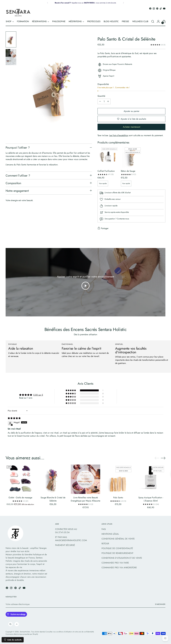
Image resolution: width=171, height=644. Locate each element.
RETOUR (105, 543)
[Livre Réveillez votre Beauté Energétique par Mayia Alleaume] (85, 479)
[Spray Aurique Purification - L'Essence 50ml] (150, 479)
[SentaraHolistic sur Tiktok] (161, 8)
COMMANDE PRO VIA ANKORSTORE (119, 567)
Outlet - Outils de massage (20, 497)
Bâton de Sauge (128, 171)
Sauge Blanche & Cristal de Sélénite (53, 499)
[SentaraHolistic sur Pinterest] (157, 8)
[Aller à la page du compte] (158, 21)
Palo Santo (118, 497)
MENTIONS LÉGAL (110, 533)
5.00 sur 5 (38, 394)
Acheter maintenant (131, 126)
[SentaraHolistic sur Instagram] (154, 8)
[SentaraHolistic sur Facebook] (150, 8)
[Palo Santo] (118, 479)
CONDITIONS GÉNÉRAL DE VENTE (118, 538)
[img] (14, 418)
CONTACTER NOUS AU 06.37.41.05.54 (66, 531)
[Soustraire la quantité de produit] (100, 101)
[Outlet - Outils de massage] (20, 479)
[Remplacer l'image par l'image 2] (11, 57)
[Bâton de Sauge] (131, 156)
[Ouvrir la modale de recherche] (152, 21)
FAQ (104, 529)
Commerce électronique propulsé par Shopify (22, 634)
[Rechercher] (10, 624)
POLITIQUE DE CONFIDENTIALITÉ (117, 548)
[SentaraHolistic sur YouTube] (164, 8)
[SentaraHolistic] (18, 12)
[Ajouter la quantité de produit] (108, 101)
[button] (71, 390)
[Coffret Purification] (108, 156)
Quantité (101, 95)
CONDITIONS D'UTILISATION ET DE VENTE (122, 557)
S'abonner (160, 604)
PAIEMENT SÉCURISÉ (65, 545)
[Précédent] (47, 3)
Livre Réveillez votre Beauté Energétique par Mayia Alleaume (85, 499)
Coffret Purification (106, 171)
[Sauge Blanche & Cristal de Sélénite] (53, 479)
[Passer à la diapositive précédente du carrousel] (157, 458)
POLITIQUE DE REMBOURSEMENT (117, 553)
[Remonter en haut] (17, 624)
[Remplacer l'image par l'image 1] (11, 39)
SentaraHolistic (25, 632)
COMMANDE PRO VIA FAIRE (115, 562)
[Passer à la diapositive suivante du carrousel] (163, 458)
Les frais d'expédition (118, 135)
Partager (104, 228)
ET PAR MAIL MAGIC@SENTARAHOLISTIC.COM (71, 539)
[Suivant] (123, 3)
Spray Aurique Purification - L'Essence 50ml (150, 499)
